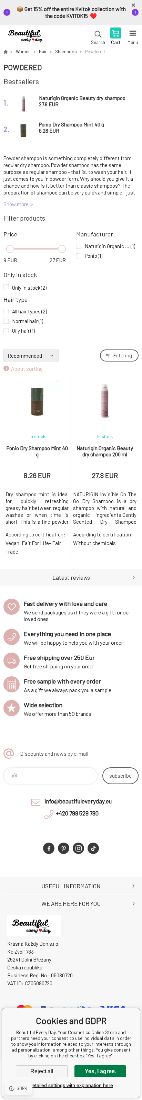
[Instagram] (78, 848)
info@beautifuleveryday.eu (78, 801)
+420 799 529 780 (77, 813)
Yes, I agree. (100, 1071)
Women (23, 51)
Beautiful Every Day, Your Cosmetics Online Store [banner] (27, 37)
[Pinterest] (63, 848)
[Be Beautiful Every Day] (5, 51)
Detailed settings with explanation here (71, 1085)
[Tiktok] (93, 848)
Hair (43, 51)
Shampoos (66, 51)
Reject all (41, 1071)
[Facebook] (48, 848)
